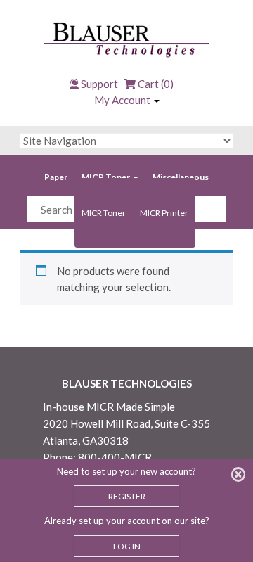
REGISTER (126, 496)
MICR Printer (164, 212)
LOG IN (127, 546)
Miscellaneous (181, 177)
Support (99, 83)
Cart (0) (155, 83)
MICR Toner (106, 177)
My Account (123, 100)
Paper (55, 177)
